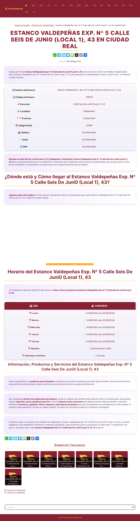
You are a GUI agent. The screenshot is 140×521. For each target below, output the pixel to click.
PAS (94, 5)
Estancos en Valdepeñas (16, 492)
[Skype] (63, 55)
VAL (48, 5)
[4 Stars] (64, 61)
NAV (26, 12)
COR (71, 5)
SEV (63, 5)
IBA (101, 5)
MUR (79, 5)
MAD (33, 5)
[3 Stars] (62, 61)
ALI (56, 5)
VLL (34, 12)
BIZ (116, 5)
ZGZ (108, 5)
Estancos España (22, 25)
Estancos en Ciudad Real (43, 25)
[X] (76, 55)
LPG (123, 5)
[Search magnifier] (133, 507)
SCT (131, 5)
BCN (41, 5)
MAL (86, 5)
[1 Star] (60, 61)
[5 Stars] (65, 61)
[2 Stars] (61, 61)
